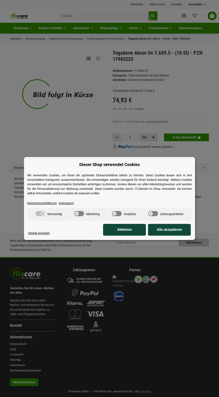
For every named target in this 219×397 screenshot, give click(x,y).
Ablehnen (124, 230)
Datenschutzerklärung (42, 203)
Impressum (66, 203)
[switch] (40, 213)
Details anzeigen (39, 233)
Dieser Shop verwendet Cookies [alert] (109, 164)
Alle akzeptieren (169, 230)
